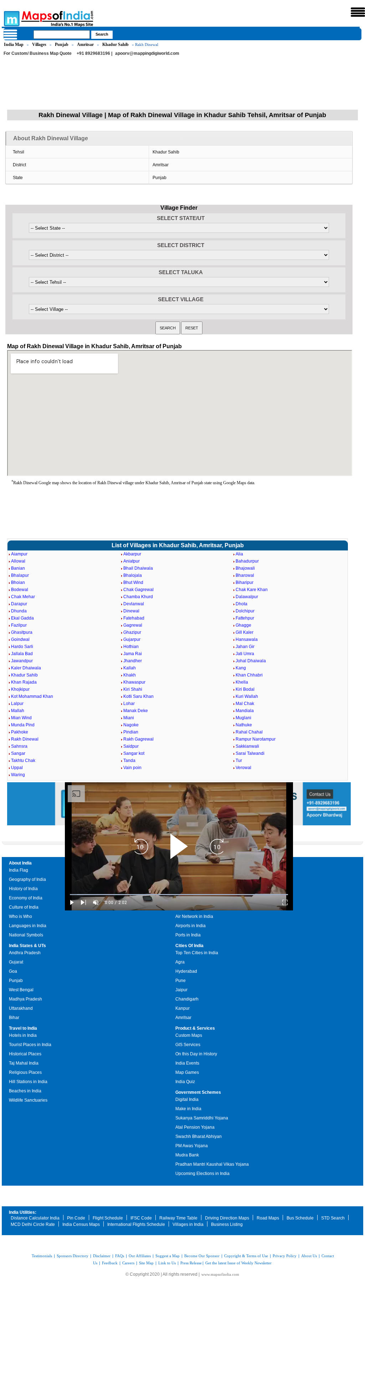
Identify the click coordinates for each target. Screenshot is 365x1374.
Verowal (243, 767)
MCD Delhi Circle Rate (33, 1224)
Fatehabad (133, 618)
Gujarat (16, 962)
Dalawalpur (247, 596)
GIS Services (187, 1044)
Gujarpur (131, 639)
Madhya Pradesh (25, 999)
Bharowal (245, 575)
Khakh (129, 675)
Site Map (146, 1263)
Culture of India (23, 907)
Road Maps (268, 1218)
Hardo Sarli (22, 646)
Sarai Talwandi (250, 753)
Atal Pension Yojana (195, 1127)
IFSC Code (141, 1218)
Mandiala (245, 710)
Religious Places (25, 1072)
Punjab (61, 44)
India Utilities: (22, 1212)
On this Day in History (196, 1053)
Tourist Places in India (30, 1044)
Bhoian (18, 582)
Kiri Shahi (132, 689)
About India (20, 863)
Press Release (191, 1263)
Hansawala (247, 639)
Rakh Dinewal (24, 739)
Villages (39, 44)
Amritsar (85, 44)
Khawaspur (134, 682)
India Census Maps (81, 1224)
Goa (13, 971)
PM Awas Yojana (191, 1145)
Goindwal (20, 639)
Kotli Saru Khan (138, 696)
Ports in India (188, 934)
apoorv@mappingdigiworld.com (147, 53)
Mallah (17, 710)
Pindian (130, 732)
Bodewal (19, 589)
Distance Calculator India (35, 1218)
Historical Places (25, 1053)
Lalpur (17, 703)
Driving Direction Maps (227, 1218)
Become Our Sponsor (202, 1256)
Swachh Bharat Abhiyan (198, 1136)
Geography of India (27, 879)
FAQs (119, 1256)
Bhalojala (132, 575)
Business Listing (227, 1224)
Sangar (18, 753)
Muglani (243, 717)
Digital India (187, 1099)
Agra (180, 962)
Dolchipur (245, 610)
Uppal (17, 767)
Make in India (188, 1108)
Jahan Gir (245, 646)
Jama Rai (132, 653)
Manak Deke (135, 710)
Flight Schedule (108, 1218)
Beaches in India (25, 1090)
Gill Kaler (244, 632)
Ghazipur (132, 632)
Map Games (187, 1072)
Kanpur (182, 1008)
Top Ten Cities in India (196, 952)
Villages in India (188, 1224)
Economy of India (25, 897)
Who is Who (20, 916)
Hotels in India (23, 1035)
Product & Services (195, 1028)
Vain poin (132, 767)
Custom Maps (188, 1035)
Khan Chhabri (249, 675)
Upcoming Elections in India (202, 1173)
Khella (242, 682)
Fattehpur (245, 618)
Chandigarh (187, 999)
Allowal (18, 561)
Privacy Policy (285, 1256)
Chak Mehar (23, 596)
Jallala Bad (22, 653)
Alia (239, 554)
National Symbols (26, 934)
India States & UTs (27, 945)
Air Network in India (194, 916)
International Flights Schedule (136, 1224)
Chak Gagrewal (138, 589)
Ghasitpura (21, 632)
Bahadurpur (247, 561)
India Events (187, 1063)
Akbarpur (132, 554)
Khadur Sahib (115, 44)
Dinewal (131, 610)
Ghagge (243, 625)
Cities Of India (189, 945)
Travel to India (23, 1028)
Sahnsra (19, 746)
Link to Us (167, 1263)
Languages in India (27, 925)
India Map (14, 44)
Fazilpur (19, 625)
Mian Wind (21, 717)
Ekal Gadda (22, 618)
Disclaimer (101, 1256)
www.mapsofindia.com (220, 1274)
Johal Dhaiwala (251, 660)
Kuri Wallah (247, 696)
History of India (23, 888)
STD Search (333, 1218)
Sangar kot (133, 753)
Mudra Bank (187, 1155)
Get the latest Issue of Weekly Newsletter (238, 1263)
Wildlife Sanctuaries (28, 1100)
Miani (128, 717)
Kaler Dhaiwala (26, 667)
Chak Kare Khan (252, 589)
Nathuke (244, 724)
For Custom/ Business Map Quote (38, 53)
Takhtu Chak (23, 760)
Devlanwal (133, 603)
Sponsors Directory (72, 1256)
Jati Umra (245, 653)
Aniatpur (131, 561)
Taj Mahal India (23, 1063)
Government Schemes (198, 1092)
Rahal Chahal (249, 732)
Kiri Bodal (245, 689)
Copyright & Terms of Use (246, 1256)
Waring (18, 774)
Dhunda (19, 610)
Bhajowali (245, 568)
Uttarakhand (21, 1008)
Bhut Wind (133, 582)
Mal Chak (245, 703)
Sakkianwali (247, 746)
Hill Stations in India (28, 1081)
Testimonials (42, 1256)
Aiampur (19, 554)
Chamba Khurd (138, 596)
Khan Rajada (24, 682)
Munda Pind (23, 724)
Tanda (129, 760)
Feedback (110, 1263)
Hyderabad (186, 971)
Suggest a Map (167, 1256)
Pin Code (76, 1218)
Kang (241, 667)
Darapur (19, 603)
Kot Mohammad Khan (32, 696)
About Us (309, 1256)
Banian (18, 568)
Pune (180, 980)
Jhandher (132, 660)
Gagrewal (132, 625)
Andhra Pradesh (25, 952)
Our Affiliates (140, 1256)
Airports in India (190, 925)
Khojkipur (20, 689)
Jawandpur (22, 660)
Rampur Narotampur (256, 739)
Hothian (131, 646)
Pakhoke (19, 732)
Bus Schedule (300, 1218)
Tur (239, 760)
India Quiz (185, 1081)
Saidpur (131, 746)
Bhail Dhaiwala (138, 568)
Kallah (129, 667)
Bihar (14, 1017)
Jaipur (181, 989)
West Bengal (21, 989)
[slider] (179, 894)
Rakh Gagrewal (138, 739)
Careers (128, 1263)
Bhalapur (20, 575)
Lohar (129, 703)
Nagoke (131, 724)
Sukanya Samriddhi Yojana (201, 1118)
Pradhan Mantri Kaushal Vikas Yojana (212, 1164)
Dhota (241, 603)
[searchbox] (62, 34)
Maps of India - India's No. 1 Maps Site (10, 18)
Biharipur (244, 582)
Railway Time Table (178, 1218)
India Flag (18, 870)
